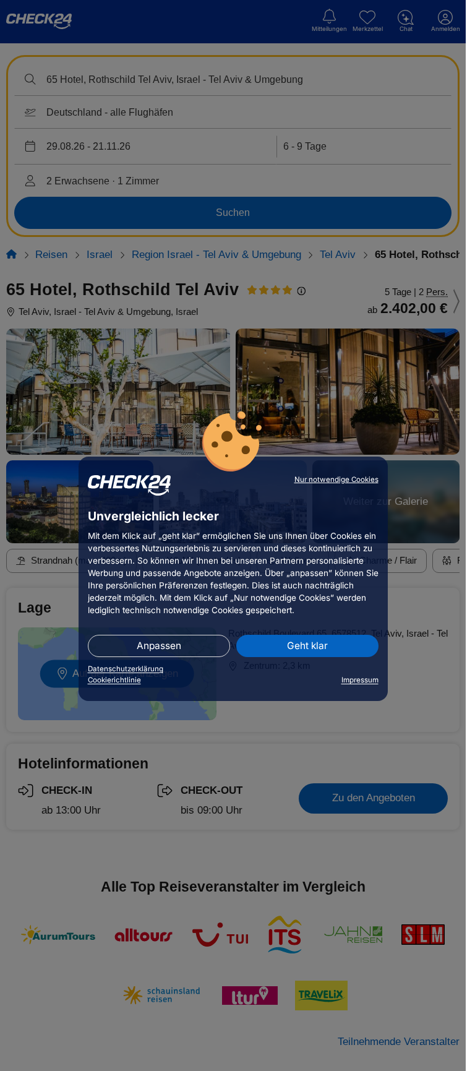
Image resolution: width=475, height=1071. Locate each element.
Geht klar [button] (307, 646)
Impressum (360, 680)
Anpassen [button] (159, 646)
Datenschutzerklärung (125, 669)
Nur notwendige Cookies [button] (336, 479)
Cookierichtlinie (114, 680)
